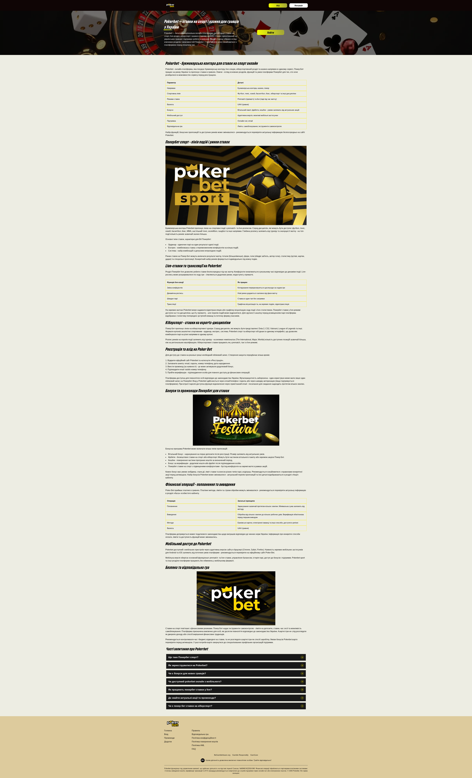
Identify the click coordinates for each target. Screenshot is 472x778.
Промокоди (169, 738)
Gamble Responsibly (240, 755)
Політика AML (198, 745)
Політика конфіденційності (204, 738)
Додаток (168, 742)
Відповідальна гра (200, 734)
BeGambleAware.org (222, 755)
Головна (168, 731)
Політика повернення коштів (205, 742)
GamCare (254, 755)
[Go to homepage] (170, 5)
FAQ (194, 749)
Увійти (270, 32)
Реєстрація (299, 5)
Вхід (278, 5)
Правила (196, 731)
